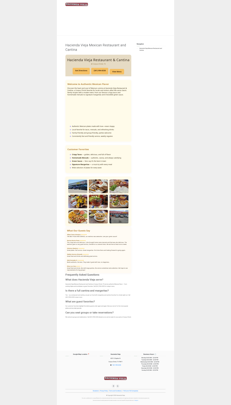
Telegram (136, 400)
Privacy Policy (104, 391)
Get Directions (81, 70)
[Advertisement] (115, 22)
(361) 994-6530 (100, 70)
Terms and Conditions (115, 391)
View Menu (117, 71)
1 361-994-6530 (116, 365)
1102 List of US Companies (130, 391)
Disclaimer (96, 391)
